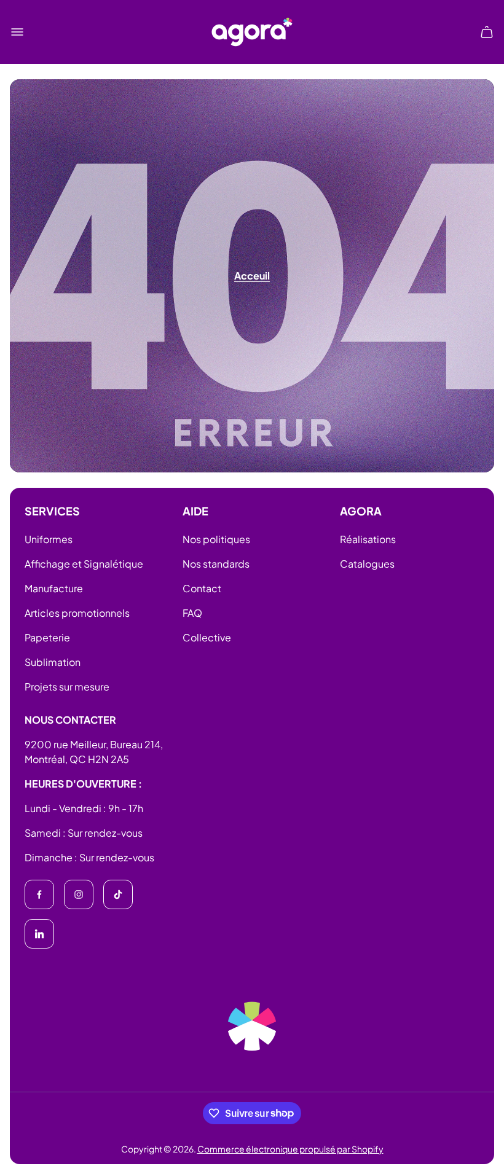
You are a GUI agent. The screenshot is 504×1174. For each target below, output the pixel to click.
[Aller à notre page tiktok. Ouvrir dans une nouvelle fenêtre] (118, 894)
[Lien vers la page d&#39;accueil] (252, 1026)
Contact (202, 588)
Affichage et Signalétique (84, 563)
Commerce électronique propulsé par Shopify (290, 1148)
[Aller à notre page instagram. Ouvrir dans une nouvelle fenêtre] (78, 894)
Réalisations (368, 539)
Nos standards (216, 563)
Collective (207, 637)
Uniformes (49, 539)
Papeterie (47, 637)
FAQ (192, 612)
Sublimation (53, 661)
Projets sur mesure (67, 686)
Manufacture (54, 588)
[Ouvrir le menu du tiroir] (17, 32)
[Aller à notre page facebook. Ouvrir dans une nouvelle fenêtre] (39, 894)
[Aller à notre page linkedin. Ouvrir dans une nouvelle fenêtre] (39, 934)
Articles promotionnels (77, 612)
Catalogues (367, 563)
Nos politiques (216, 539)
